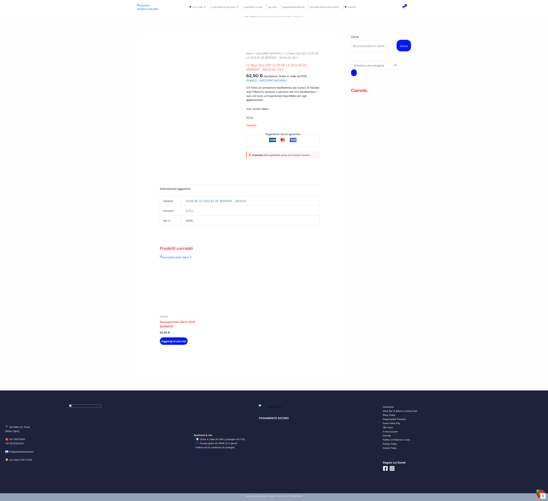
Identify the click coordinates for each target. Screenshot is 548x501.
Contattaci (388, 407)
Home (249, 53)
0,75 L (190, 210)
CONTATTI (352, 7)
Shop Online (389, 415)
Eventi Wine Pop (391, 423)
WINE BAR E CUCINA (253, 7)
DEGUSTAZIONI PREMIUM (293, 7)
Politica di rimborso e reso (396, 439)
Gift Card (388, 427)
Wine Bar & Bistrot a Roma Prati (400, 411)
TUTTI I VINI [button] (197, 7)
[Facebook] (385, 468)
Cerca (355, 36)
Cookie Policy (390, 448)
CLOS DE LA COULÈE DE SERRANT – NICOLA (216, 200)
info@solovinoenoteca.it (21, 451)
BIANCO (251, 80)
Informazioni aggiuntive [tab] (175, 188)
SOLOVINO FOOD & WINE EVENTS (324, 7)
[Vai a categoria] (354, 72)
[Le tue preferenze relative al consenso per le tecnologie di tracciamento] (543, 496)
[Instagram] (392, 468)
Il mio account (390, 431)
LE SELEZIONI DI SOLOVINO (224, 7)
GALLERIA (272, 7)
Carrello (387, 435)
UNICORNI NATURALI (269, 53)
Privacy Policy (390, 444)
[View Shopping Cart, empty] (403, 7)
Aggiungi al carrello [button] (173, 341)
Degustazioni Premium (394, 419)
